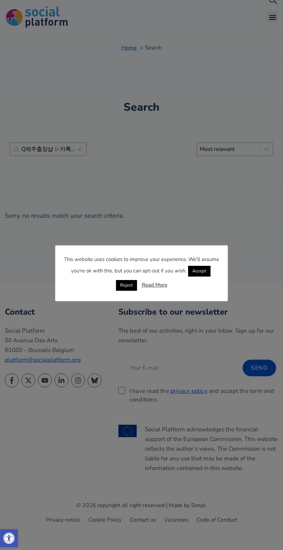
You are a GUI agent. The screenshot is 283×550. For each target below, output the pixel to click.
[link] (9, 538)
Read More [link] (154, 284)
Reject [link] (126, 285)
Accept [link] (199, 271)
